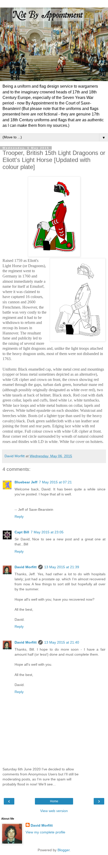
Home (54, 801)
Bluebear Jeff (26, 482)
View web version (54, 811)
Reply (19, 517)
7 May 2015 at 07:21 (55, 482)
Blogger (64, 850)
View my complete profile (45, 832)
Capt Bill (22, 532)
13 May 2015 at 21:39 (61, 567)
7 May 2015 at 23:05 (47, 532)
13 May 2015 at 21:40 (61, 642)
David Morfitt (26, 567)
